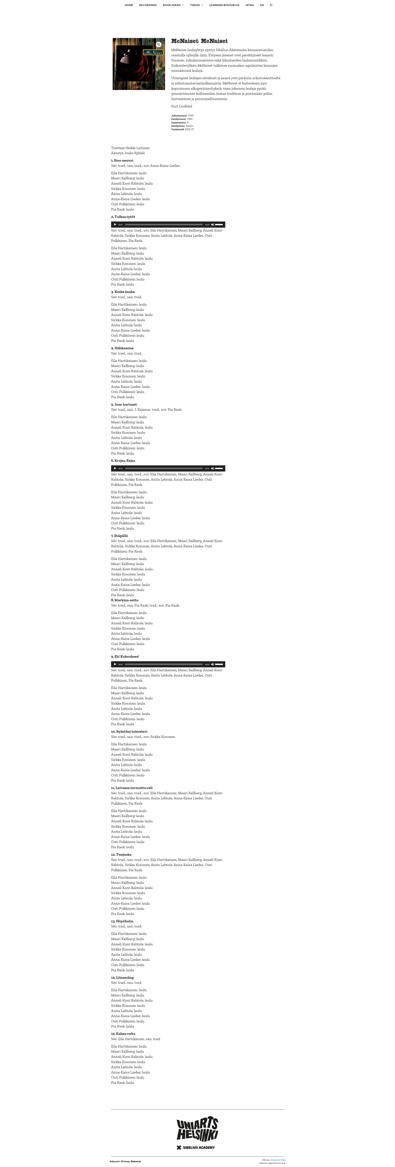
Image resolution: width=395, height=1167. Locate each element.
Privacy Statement (131, 1161)
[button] (158, 44)
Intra (250, 5)
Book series (172, 5)
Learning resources (224, 5)
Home (129, 5)
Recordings (148, 5)
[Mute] (212, 224)
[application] (168, 224)
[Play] (115, 224)
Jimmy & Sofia (278, 1160)
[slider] (219, 224)
